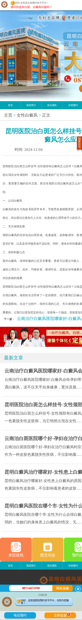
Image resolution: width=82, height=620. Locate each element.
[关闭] (78, 589)
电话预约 (20, 615)
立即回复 (61, 615)
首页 (10, 105)
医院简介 (31, 105)
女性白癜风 (27, 115)
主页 (8, 115)
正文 (46, 115)
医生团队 (52, 105)
